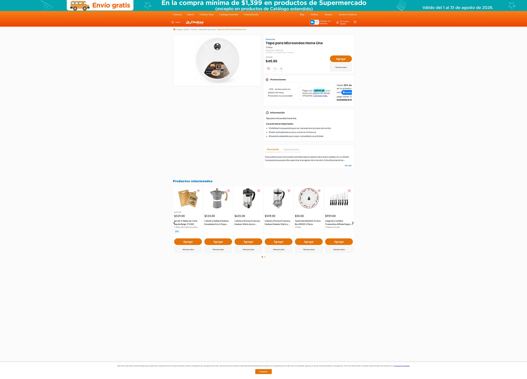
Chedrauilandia (251, 14)
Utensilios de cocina (207, 29)
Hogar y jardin (183, 29)
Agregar (341, 62)
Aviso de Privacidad (401, 366)
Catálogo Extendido (228, 14)
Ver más (348, 169)
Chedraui (177, 14)
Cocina (194, 29)
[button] (174, 226)
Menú (177, 22)
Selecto (190, 14)
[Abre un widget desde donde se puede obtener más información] (515, 374)
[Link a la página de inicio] (174, 29)
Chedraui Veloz (207, 14)
